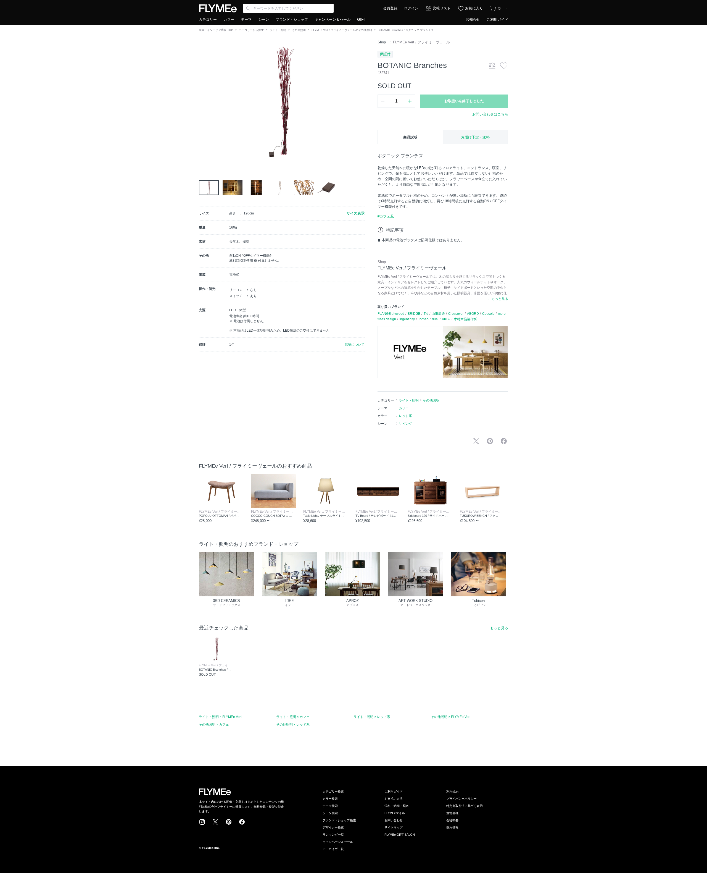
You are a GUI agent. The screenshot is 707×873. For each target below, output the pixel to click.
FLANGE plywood (391, 314)
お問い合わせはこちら (490, 114)
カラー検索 (330, 798)
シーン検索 (330, 813)
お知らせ (473, 19)
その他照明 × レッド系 (293, 725)
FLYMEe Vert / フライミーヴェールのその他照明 (342, 30)
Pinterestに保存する (490, 441)
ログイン (411, 8)
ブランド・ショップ (292, 19)
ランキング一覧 (333, 834)
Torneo (423, 319)
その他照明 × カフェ (214, 725)
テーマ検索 (330, 806)
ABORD (473, 314)
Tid (426, 314)
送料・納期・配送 (396, 806)
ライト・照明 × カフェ (293, 717)
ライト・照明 (278, 30)
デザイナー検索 (333, 827)
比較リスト (442, 8)
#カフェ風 (386, 216)
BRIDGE (414, 314)
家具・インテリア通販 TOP (216, 30)
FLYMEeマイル (394, 813)
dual (435, 319)
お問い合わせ (393, 820)
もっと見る (499, 628)
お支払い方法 (393, 798)
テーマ (246, 19)
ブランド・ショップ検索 (339, 820)
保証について (355, 345)
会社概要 (452, 820)
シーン (263, 19)
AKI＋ (446, 319)
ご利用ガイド (497, 19)
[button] (203, 102)
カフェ (404, 408)
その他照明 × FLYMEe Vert (450, 717)
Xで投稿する (476, 441)
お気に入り (474, 8)
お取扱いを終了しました (464, 101)
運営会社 (452, 813)
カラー (228, 19)
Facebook (242, 822)
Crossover (456, 314)
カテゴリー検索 (333, 791)
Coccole (488, 314)
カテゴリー (208, 19)
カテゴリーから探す (251, 30)
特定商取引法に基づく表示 (464, 806)
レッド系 (405, 416)
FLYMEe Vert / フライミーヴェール (421, 42)
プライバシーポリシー (461, 798)
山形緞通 (438, 314)
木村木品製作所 (465, 319)
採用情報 (452, 827)
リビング (405, 424)
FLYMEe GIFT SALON (399, 834)
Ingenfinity (407, 319)
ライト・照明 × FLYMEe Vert (220, 717)
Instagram (202, 822)
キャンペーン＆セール (332, 19)
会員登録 (390, 8)
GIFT (361, 19)
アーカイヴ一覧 (333, 849)
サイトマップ (393, 827)
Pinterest (228, 822)
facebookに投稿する (503, 441)
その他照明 (299, 30)
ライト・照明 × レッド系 (372, 717)
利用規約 (452, 791)
